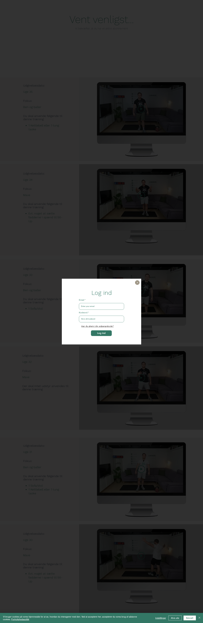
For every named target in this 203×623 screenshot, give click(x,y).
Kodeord (83, 312)
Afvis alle (175, 617)
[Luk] (137, 282)
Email (81, 300)
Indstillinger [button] (160, 617)
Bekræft (189, 617)
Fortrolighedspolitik (20, 619)
